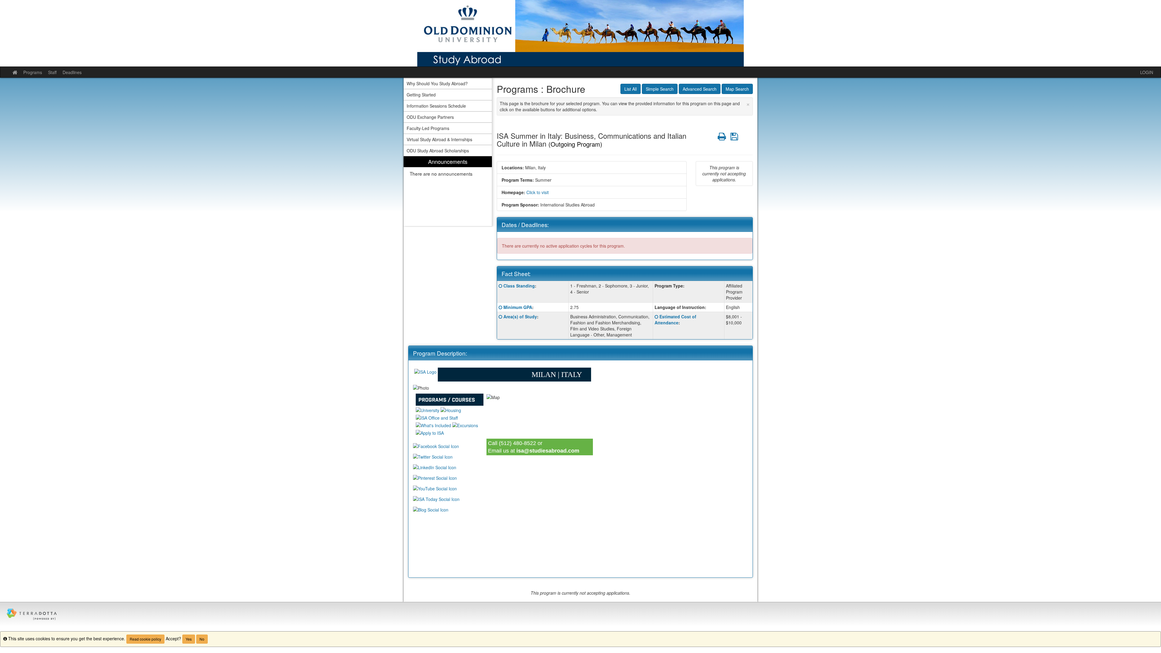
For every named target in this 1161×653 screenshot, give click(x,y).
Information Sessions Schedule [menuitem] (436, 106)
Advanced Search (700, 89)
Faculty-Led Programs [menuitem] (428, 128)
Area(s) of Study (520, 317)
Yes (189, 639)
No (202, 639)
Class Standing (519, 286)
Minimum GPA (517, 307)
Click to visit (537, 192)
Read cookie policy (145, 639)
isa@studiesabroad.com (547, 451)
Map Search (737, 89)
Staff (52, 72)
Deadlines (72, 72)
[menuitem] (448, 191)
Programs (32, 72)
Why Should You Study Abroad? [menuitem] (437, 83)
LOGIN (1146, 72)
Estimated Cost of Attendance (675, 320)
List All (630, 89)
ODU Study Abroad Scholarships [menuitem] (438, 151)
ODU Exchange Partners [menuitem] (430, 117)
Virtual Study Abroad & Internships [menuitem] (439, 139)
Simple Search (660, 89)
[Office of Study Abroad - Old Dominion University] (580, 33)
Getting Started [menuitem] (421, 95)
